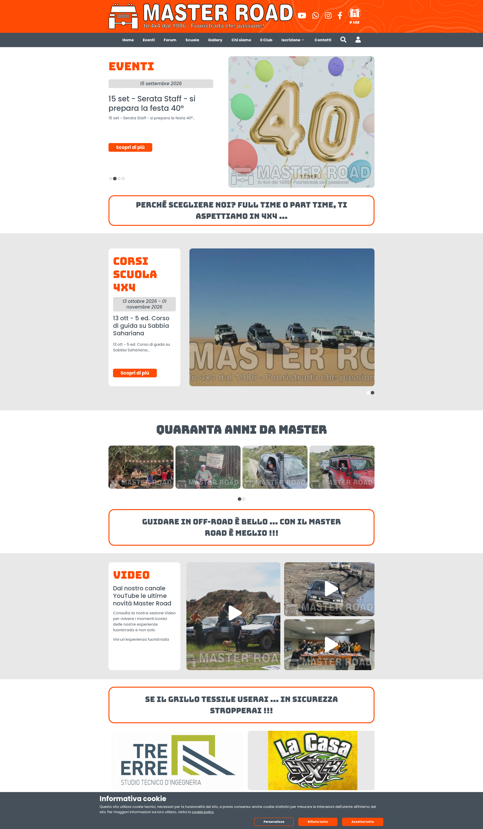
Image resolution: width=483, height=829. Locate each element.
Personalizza (274, 822)
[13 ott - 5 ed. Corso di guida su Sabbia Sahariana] (282, 317)
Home (128, 40)
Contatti (323, 40)
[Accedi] (358, 40)
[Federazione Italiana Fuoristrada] (354, 16)
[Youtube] (302, 17)
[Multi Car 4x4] (309, 760)
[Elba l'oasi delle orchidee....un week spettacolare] (233, 616)
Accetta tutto (362, 822)
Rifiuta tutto (318, 822)
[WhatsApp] (315, 17)
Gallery (215, 40)
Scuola (192, 40)
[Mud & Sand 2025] (329, 589)
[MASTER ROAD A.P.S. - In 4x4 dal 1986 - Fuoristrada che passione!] (201, 16)
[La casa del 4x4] (173, 760)
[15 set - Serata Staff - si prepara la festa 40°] (301, 122)
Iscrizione (290, 40)
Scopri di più (130, 147)
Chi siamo (241, 40)
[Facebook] (340, 17)
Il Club (266, 40)
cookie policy (203, 812)
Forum (170, 40)
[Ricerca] (343, 40)
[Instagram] (328, 17)
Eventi (149, 40)
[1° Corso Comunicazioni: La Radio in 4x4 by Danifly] (329, 644)
